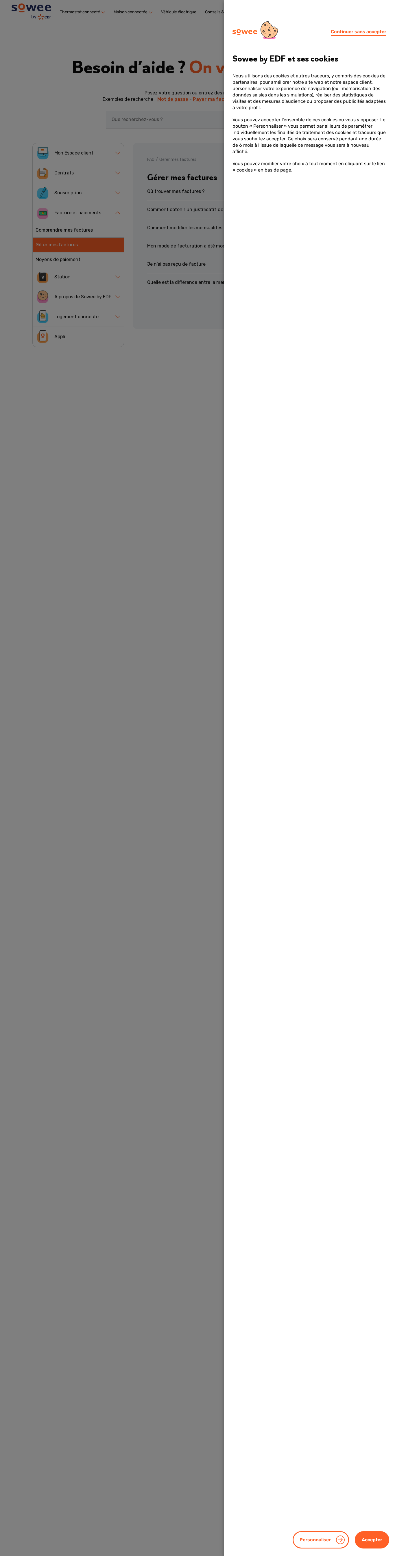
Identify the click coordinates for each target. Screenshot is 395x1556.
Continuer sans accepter (358, 31)
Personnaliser (315, 1539)
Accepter (372, 1539)
